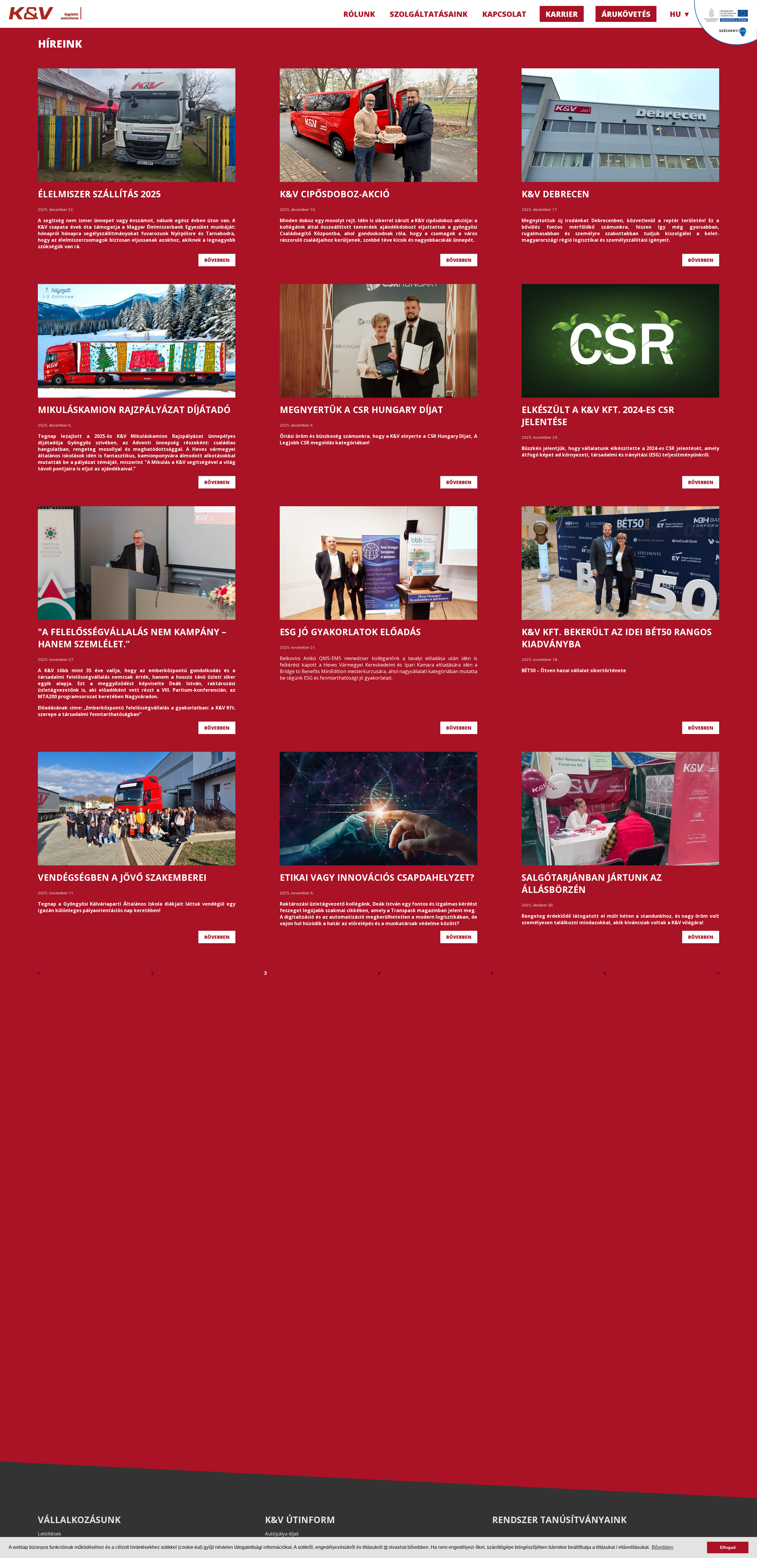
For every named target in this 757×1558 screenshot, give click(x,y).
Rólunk (359, 14)
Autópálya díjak (282, 1533)
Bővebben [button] (662, 1547)
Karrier (562, 14)
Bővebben (216, 260)
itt (385, 1547)
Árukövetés (626, 14)
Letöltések (49, 1533)
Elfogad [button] (728, 1547)
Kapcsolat (504, 14)
